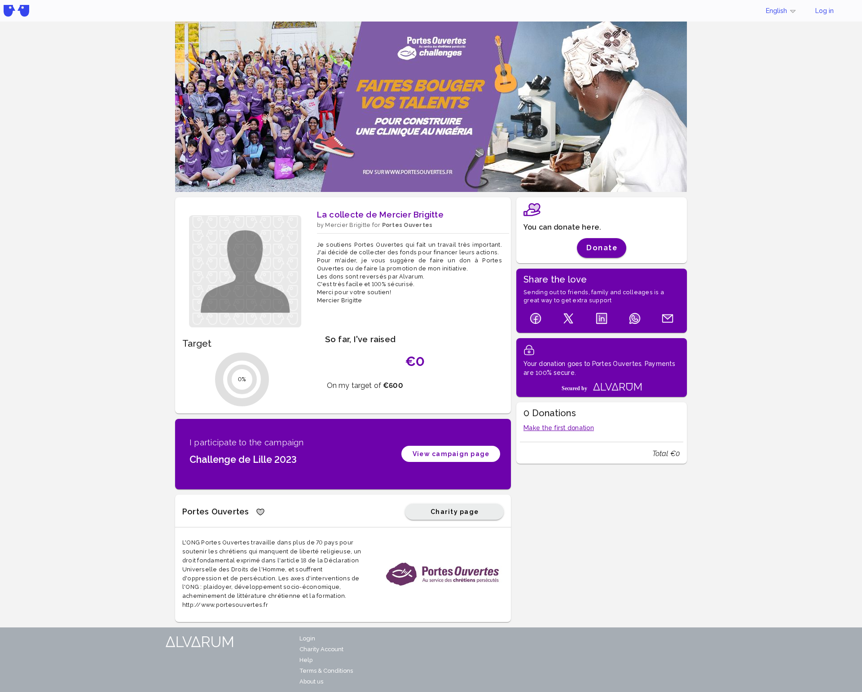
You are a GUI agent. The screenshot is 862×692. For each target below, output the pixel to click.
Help (305, 660)
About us (311, 681)
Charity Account (321, 649)
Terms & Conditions (326, 670)
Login (307, 638)
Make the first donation (558, 427)
